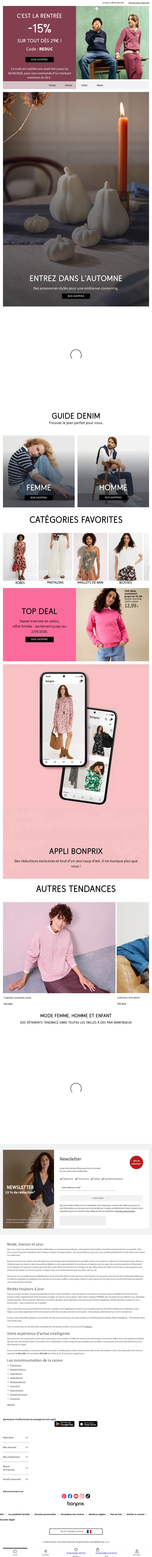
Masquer (11, 1404)
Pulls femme (15, 1365)
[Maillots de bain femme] (90, 559)
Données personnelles (125, 1211)
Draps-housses (16, 1390)
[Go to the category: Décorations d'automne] (76, 199)
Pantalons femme (18, 1369)
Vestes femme (16, 1377)
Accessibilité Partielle (19, 1514)
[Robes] (20, 559)
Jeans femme (16, 1373)
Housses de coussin (18, 1394)
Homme (68, 85)
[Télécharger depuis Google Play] (64, 1424)
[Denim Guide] (39, 471)
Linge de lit (15, 1386)
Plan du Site (116, 1514)
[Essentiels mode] (59, 953)
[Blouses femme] (125, 559)
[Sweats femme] (39, 624)
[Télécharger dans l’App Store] (88, 1424)
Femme (52, 85)
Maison (100, 85)
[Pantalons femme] (55, 559)
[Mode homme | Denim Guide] (113, 471)
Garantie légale (7, 1519)
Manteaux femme (17, 1382)
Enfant (84, 85)
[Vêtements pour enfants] (39, 47)
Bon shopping (39, 59)
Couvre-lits (15, 1398)
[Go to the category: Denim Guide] (76, 419)
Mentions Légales (97, 1514)
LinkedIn (88, 1326)
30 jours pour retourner (139, 2)
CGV (2, 1514)
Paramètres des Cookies (72, 1514)
